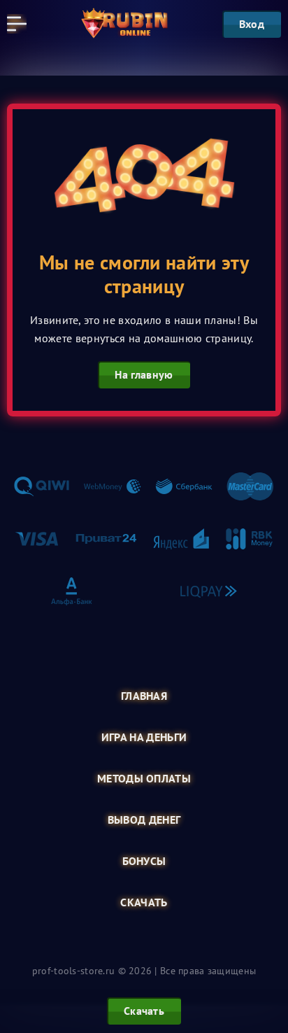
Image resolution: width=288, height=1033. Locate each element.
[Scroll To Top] (270, 952)
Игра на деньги (144, 737)
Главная (144, 696)
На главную (144, 374)
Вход (251, 24)
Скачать (143, 902)
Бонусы (144, 861)
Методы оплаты (144, 778)
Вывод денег (144, 820)
